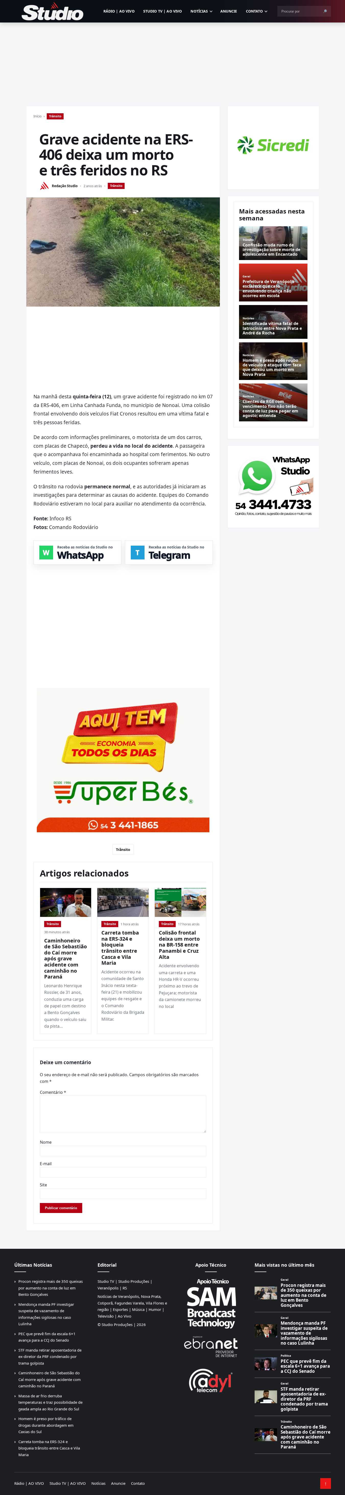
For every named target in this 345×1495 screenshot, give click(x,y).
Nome (46, 1142)
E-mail (46, 1163)
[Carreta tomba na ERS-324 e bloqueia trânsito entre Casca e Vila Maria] (123, 902)
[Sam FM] (211, 1303)
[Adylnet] (211, 1380)
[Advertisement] (172, 61)
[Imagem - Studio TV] (273, 484)
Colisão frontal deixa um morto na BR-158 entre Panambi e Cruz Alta (179, 944)
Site (43, 1185)
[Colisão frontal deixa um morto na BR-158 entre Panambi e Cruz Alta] (180, 902)
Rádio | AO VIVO (119, 11)
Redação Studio (65, 186)
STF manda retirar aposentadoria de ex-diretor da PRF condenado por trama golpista (49, 1356)
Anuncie (228, 11)
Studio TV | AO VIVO (162, 11)
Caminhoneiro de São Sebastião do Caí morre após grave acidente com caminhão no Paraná (65, 958)
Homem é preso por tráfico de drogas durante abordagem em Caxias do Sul (46, 1425)
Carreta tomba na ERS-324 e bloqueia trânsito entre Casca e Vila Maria (120, 947)
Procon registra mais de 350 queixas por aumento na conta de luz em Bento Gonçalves (50, 1288)
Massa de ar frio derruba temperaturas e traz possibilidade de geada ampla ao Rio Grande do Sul (50, 1402)
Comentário (53, 1092)
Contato (254, 11)
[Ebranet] (211, 1347)
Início (37, 116)
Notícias (199, 11)
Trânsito (55, 116)
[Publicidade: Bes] (123, 760)
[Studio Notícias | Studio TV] (52, 11)
